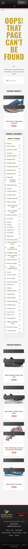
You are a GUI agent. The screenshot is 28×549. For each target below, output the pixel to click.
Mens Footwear (11, 202)
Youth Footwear (11, 330)
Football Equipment (12, 198)
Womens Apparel (12, 149)
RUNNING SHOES (12, 239)
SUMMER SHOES (12, 253)
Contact (11, 535)
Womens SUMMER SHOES (12, 267)
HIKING (9, 224)
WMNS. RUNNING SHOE (12, 248)
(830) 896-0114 (14, 523)
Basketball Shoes (12, 185)
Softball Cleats (11, 297)
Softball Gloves (11, 305)
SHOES (9, 222)
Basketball (10, 177)
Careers (17, 535)
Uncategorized (11, 318)
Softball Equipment (12, 301)
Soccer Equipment (12, 282)
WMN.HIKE (10, 236)
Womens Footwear (12, 327)
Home (2, 10)
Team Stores (18, 530)
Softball (9, 288)
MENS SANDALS (12, 215)
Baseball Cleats (11, 163)
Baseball (9, 153)
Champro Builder (6, 532)
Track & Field (10, 312)
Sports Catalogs (17, 532)
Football (9, 188)
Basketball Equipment (13, 180)
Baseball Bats (11, 159)
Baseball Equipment (12, 166)
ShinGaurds (10, 284)
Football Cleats (11, 195)
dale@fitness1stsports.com (14, 526)
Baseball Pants (11, 173)
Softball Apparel (11, 290)
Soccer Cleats (11, 278)
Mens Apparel (11, 146)
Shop (12, 530)
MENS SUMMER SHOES (12, 211)
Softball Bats (10, 294)
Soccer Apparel (11, 274)
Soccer (9, 272)
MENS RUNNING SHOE (13, 206)
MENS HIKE (10, 230)
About (24, 532)
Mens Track (10, 314)
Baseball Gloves (11, 170)
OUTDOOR (10, 218)
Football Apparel (12, 191)
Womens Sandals (12, 263)
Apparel (9, 143)
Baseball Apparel (12, 156)
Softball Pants (11, 308)
